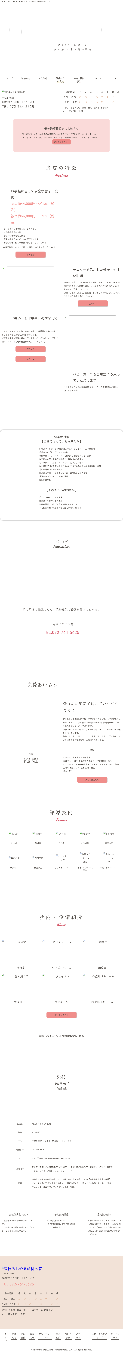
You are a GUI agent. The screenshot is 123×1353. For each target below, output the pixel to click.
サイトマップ (115, 1335)
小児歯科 (23, 1335)
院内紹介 (92, 303)
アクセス (97, 78)
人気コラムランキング (99, 1335)
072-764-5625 (21, 106)
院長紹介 (60, 78)
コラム (113, 78)
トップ (9, 78)
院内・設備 (79, 78)
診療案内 (25, 78)
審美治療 (43, 78)
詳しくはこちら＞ (61, 142)
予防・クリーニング (45, 1335)
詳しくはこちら (92, 779)
